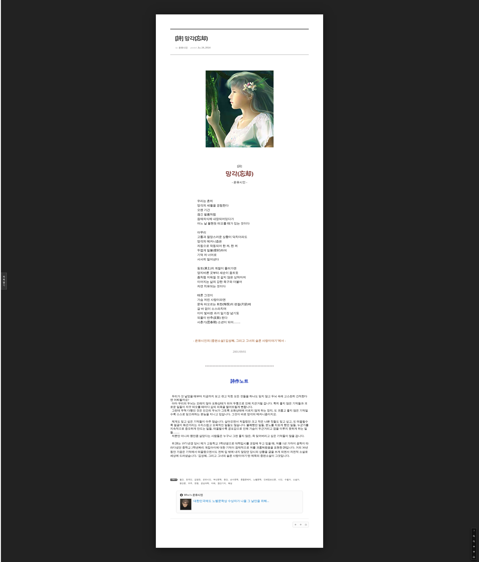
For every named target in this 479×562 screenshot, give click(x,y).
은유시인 (207, 479)
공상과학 (205, 483)
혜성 (230, 483)
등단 (226, 479)
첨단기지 (222, 483)
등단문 (183, 483)
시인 (280, 479)
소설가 (296, 479)
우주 (190, 483)
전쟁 (196, 483)
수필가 (288, 479)
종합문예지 (246, 479)
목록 (4, 281)
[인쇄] (474, 557)
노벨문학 (257, 479)
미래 (213, 483)
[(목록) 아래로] (474, 551)
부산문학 (217, 479)
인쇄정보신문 (270, 479)
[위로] (474, 546)
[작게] (474, 541)
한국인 (189, 479)
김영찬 (197, 479)
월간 (182, 479)
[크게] (474, 536)
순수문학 (234, 479)
